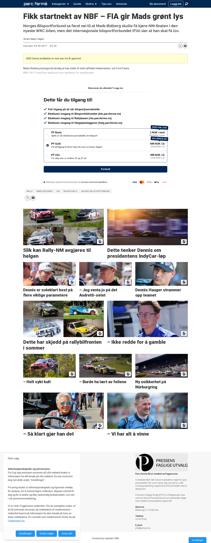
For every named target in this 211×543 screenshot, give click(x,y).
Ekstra (90, 3)
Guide (77, 3)
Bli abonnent (158, 3)
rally (30, 191)
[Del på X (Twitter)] (180, 46)
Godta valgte (47, 533)
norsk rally (70, 191)
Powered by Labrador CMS (105, 538)
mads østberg (45, 191)
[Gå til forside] (35, 3)
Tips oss (106, 3)
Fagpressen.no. (16, 520)
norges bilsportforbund (95, 191)
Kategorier (59, 3)
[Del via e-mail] (185, 46)
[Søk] (186, 4)
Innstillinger (197, 540)
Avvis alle (67, 533)
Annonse (121, 3)
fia (58, 191)
